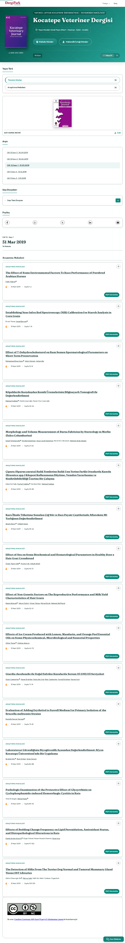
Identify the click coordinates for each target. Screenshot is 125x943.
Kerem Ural (75, 679)
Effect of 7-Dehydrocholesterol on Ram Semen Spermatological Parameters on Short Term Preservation (57, 354)
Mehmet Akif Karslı (58, 603)
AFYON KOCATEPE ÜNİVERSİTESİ (61, 13)
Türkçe (105, 3)
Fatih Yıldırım (11, 282)
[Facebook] (7, 222)
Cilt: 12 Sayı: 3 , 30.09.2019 (17, 152)
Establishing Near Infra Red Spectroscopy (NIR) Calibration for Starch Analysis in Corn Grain (58, 314)
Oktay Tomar (11, 643)
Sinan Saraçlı (31, 759)
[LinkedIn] (90, 222)
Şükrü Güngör (30, 361)
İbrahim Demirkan (29, 441)
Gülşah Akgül (35, 564)
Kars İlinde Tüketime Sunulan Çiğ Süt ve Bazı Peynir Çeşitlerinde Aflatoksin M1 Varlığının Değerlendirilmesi (56, 516)
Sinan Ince (56, 838)
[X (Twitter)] (62, 222)
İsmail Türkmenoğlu (13, 441)
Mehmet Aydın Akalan (78, 441)
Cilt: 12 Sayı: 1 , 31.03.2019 (18, 165)
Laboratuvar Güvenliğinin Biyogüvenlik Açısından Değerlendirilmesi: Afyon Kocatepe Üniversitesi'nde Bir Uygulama (54, 751)
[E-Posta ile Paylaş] (118, 222)
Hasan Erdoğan (27, 679)
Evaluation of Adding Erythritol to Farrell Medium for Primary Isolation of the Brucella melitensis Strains (56, 712)
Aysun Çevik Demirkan (44, 441)
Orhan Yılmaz (35, 603)
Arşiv (5, 141)
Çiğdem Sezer (22, 524)
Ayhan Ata (40, 361)
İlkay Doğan (21, 759)
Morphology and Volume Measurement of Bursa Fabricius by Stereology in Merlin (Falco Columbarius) (58, 433)
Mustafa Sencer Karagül (15, 719)
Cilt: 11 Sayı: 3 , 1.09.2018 (16, 178)
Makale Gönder (46, 42)
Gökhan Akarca (23, 643)
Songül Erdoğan (64, 679)
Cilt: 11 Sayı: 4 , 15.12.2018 (16, 171)
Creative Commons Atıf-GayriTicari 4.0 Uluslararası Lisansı (39, 919)
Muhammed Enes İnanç (14, 361)
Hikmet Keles (22, 799)
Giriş (115, 3)
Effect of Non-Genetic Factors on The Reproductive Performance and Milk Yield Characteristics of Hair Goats (57, 596)
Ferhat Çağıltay (23, 484)
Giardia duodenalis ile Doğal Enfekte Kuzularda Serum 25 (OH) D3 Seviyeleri (55, 673)
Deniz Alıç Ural (38, 679)
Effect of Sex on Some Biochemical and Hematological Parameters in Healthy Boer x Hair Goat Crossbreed (60, 556)
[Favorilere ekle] (118, 266)
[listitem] (62, 80)
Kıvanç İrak (25, 564)
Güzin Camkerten (12, 679)
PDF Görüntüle (112, 295)
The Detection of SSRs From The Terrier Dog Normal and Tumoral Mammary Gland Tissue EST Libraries (59, 871)
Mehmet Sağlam (12, 401)
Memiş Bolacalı (11, 603)
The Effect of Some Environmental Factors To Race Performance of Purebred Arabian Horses (55, 274)
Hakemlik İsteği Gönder (77, 42)
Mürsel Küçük (45, 603)
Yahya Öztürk (24, 603)
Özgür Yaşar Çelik (12, 564)
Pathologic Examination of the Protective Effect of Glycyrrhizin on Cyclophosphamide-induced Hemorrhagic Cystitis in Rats (48, 791)
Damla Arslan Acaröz (14, 838)
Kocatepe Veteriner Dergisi (73, 20)
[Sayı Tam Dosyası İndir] (118, 200)
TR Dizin (38, 55)
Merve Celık (27, 878)
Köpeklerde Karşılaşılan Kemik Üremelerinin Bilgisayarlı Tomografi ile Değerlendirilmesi (51, 393)
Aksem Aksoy (11, 524)
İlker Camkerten (51, 679)
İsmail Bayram (21, 321)
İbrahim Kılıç (10, 759)
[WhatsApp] (35, 222)
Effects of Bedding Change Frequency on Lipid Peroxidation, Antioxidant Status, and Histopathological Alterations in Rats (57, 831)
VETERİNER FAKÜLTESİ (93, 13)
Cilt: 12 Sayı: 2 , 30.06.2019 (17, 159)
